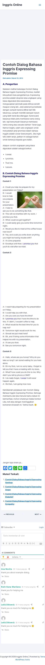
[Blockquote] (21, 543)
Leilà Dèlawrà (8, 604)
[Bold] (3, 543)
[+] (33, 543)
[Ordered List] (15, 543)
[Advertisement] (22, 33)
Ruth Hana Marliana (11, 587)
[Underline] (9, 543)
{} (30, 543)
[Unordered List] (18, 543)
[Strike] (12, 543)
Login (41, 527)
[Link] (27, 543)
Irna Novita (6, 569)
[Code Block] (24, 543)
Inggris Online (12, 5)
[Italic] (6, 543)
